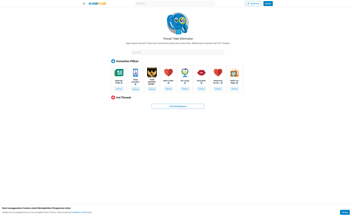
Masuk (268, 3)
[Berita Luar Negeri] (234, 73)
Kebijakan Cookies (79, 212)
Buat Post (255, 3)
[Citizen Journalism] (135, 73)
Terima (345, 212)
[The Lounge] (185, 73)
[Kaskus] (97, 3)
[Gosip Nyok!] (201, 73)
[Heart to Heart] (168, 73)
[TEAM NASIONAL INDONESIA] (152, 73)
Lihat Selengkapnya (178, 106)
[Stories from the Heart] (218, 73)
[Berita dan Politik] (119, 73)
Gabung (119, 89)
